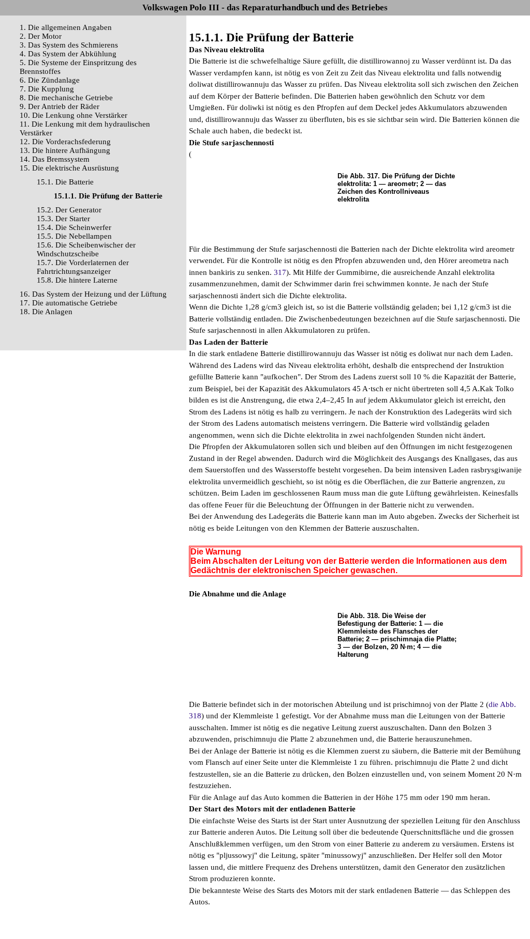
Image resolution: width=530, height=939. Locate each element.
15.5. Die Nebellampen (74, 236)
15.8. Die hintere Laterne (77, 280)
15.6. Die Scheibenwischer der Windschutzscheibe (86, 249)
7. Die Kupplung (47, 89)
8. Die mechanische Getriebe (66, 98)
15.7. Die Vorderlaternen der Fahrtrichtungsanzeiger (83, 266)
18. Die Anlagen (46, 311)
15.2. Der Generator (69, 210)
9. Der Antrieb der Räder (59, 106)
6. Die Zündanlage (50, 80)
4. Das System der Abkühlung (68, 54)
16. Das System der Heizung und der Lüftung (93, 294)
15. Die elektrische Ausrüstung (69, 168)
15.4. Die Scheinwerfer (74, 227)
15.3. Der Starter (63, 218)
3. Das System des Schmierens (69, 45)
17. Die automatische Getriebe (68, 303)
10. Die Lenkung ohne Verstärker (73, 115)
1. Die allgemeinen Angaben (66, 27)
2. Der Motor (41, 36)
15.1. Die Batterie (65, 182)
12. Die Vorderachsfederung (65, 141)
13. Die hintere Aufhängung (65, 150)
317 (280, 272)
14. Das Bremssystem (55, 159)
